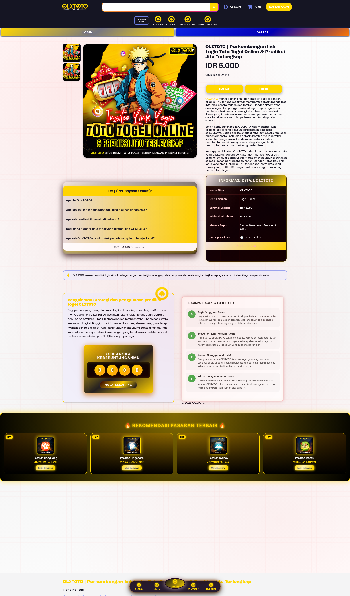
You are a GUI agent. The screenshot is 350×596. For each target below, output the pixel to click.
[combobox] (156, 7)
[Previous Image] (86, 101)
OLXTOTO (211, 98)
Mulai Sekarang (118, 384)
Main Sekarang (45, 468)
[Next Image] (194, 101)
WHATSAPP (193, 589)
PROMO (139, 589)
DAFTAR (263, 32)
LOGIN (87, 32)
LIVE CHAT (211, 589)
